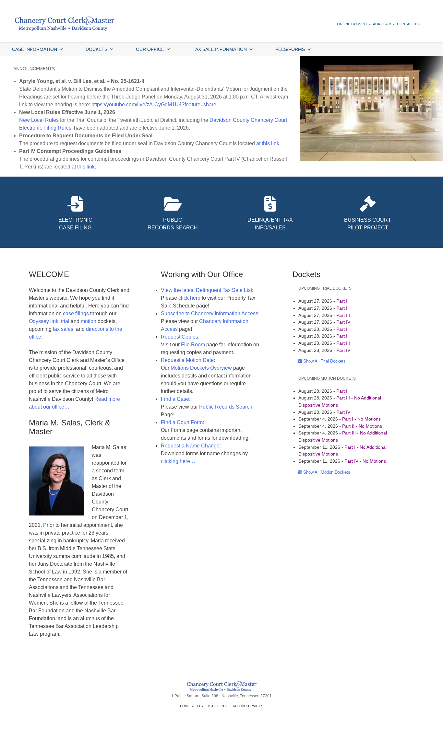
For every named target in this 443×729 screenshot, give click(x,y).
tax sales (63, 329)
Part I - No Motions (361, 419)
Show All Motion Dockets (326, 472)
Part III (343, 315)
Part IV (343, 322)
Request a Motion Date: (188, 360)
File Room (193, 344)
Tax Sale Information (220, 49)
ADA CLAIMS (383, 24)
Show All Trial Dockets (324, 361)
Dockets (96, 49)
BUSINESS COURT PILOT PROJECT (367, 223)
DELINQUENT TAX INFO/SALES (270, 223)
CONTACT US (408, 24)
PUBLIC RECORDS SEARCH (173, 223)
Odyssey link (43, 321)
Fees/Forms (290, 49)
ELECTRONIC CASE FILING (75, 223)
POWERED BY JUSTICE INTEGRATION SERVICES (221, 706)
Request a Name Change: (191, 445)
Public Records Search (225, 407)
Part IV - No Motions (365, 461)
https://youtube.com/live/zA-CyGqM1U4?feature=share (153, 104)
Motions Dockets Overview (201, 368)
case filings (76, 313)
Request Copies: (180, 337)
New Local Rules (39, 120)
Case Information (34, 49)
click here (189, 298)
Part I (341, 301)
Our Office (150, 49)
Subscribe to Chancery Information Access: (210, 313)
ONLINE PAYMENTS (353, 24)
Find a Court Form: (182, 422)
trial (65, 321)
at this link (267, 143)
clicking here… (178, 461)
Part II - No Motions (362, 426)
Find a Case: (175, 399)
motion (88, 321)
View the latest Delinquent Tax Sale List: (207, 290)
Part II (342, 308)
